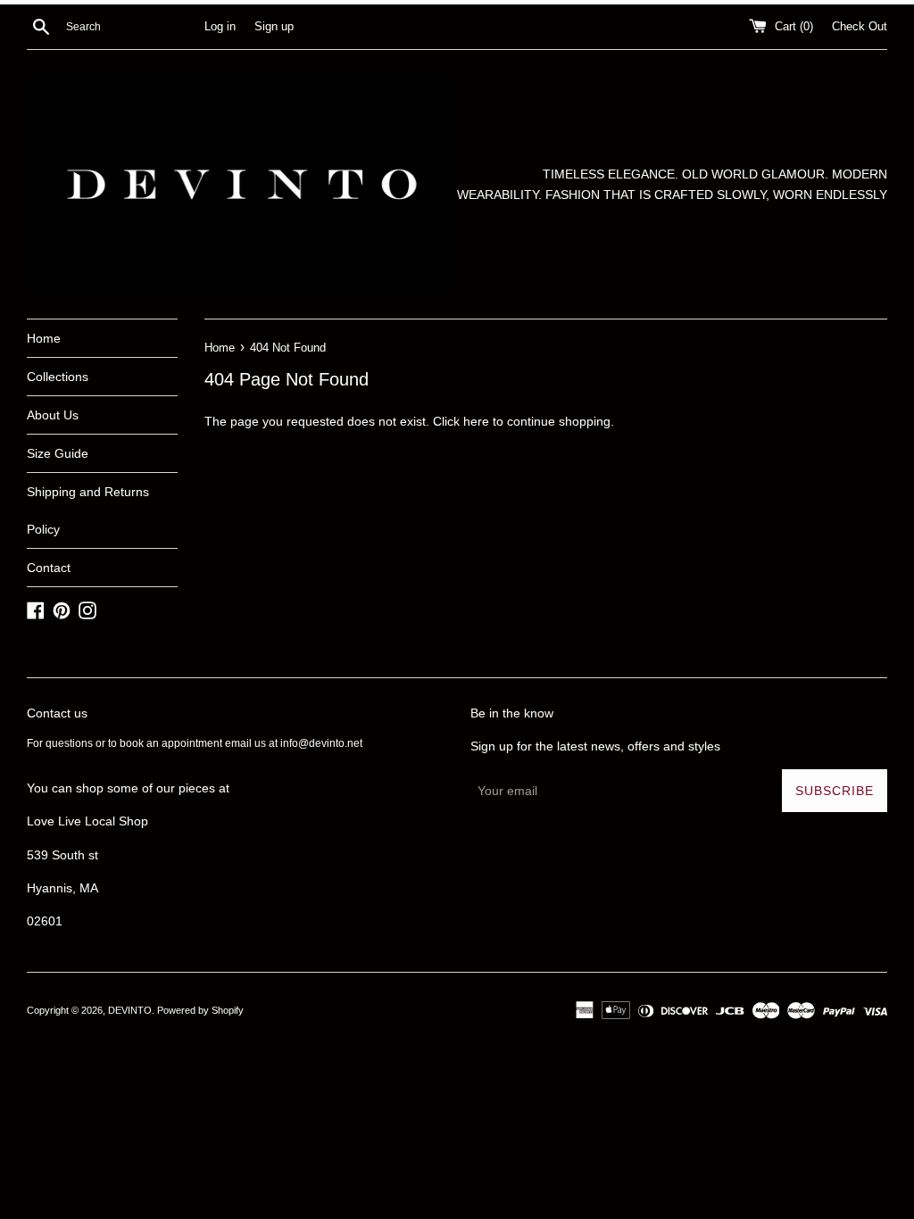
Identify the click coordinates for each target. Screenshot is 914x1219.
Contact (49, 567)
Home (44, 338)
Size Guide (57, 453)
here (476, 421)
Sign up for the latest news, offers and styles (595, 746)
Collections (57, 376)
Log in (220, 27)
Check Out (859, 27)
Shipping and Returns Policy (88, 510)
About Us (53, 415)
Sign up (274, 27)
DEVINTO (130, 1010)
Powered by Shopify (200, 1010)
